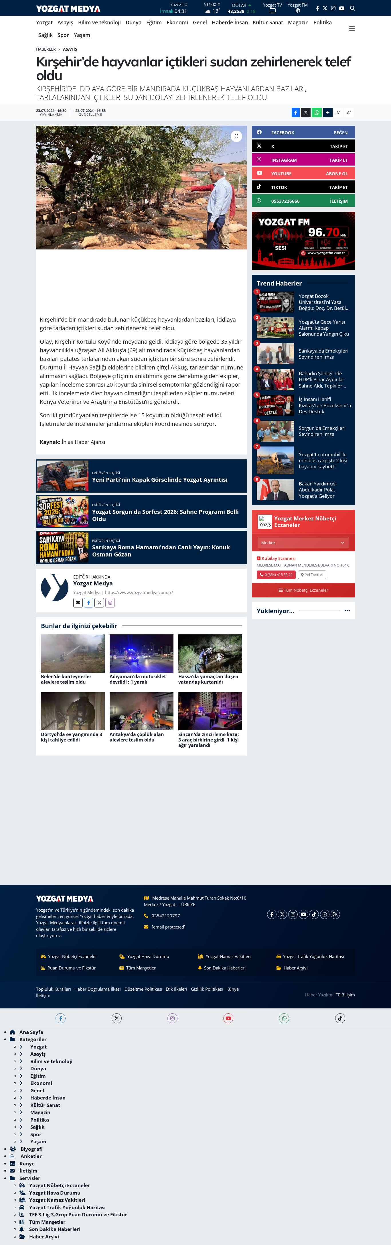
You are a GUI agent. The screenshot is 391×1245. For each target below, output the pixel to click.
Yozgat (44, 22)
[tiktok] (340, 1018)
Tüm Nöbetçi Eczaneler (306, 590)
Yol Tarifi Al (314, 574)
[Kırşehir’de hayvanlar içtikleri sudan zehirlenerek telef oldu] (141, 187)
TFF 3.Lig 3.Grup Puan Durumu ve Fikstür (78, 1214)
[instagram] (172, 1018)
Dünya (133, 22)
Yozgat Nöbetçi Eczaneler (72, 956)
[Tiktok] (314, 914)
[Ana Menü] (352, 29)
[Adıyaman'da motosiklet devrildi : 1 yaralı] (141, 653)
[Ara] (352, 8)
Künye (232, 989)
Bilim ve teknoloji (99, 22)
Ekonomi (177, 22)
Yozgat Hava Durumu (148, 956)
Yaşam (82, 35)
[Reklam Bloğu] (303, 240)
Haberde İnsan (230, 22)
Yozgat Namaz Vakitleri (228, 956)
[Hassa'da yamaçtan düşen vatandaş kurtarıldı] (210, 653)
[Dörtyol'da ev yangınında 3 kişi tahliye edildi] (73, 710)
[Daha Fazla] (328, 112)
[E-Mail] (78, 602)
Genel (200, 22)
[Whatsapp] (324, 914)
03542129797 (166, 915)
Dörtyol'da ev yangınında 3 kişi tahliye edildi (71, 737)
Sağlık (45, 35)
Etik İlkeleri (176, 989)
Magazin (298, 22)
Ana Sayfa (31, 1032)
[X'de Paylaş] (306, 112)
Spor (63, 35)
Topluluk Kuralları (53, 989)
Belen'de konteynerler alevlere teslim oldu (66, 679)
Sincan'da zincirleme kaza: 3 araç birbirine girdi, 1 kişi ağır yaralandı (208, 739)
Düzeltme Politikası (143, 989)
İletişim (43, 995)
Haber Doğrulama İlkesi (97, 989)
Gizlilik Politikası (207, 989)
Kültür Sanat (268, 22)
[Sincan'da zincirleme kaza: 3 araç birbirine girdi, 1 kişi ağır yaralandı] (210, 710)
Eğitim (154, 22)
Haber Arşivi (296, 968)
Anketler (30, 1156)
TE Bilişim (345, 995)
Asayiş (65, 22)
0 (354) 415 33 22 (279, 574)
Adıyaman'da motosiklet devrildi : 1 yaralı (138, 679)
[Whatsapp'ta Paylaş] (317, 112)
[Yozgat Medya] (54, 586)
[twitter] (117, 1018)
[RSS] (335, 914)
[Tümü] (347, 610)
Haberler (46, 49)
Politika (322, 22)
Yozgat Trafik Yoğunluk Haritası (313, 956)
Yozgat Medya (93, 583)
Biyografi (31, 1149)
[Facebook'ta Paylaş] (296, 112)
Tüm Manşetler (141, 968)
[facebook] (61, 1018)
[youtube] (228, 1018)
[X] (282, 914)
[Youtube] (303, 914)
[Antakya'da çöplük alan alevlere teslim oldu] (141, 710)
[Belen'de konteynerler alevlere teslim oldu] (73, 653)
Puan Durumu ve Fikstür (72, 968)
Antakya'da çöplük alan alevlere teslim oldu (137, 737)
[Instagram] (110, 602)
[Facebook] (88, 602)
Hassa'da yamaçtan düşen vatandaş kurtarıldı (208, 679)
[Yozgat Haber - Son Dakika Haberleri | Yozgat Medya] (68, 8)
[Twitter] (99, 602)
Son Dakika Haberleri (225, 968)
